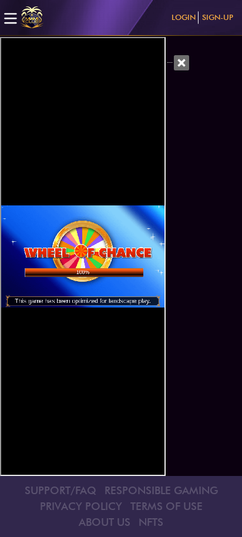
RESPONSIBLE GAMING (161, 490)
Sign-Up (217, 17)
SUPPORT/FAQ (60, 490)
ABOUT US (104, 522)
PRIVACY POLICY (81, 506)
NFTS (151, 522)
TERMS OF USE (166, 506)
